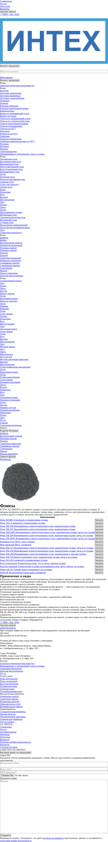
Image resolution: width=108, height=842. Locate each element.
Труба (3, 174)
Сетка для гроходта (9, 184)
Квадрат (4, 197)
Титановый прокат (9, 397)
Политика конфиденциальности (15, 742)
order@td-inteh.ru (8, 628)
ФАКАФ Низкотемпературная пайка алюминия (23, 572)
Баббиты (4, 237)
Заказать (99, 520)
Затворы (4, 103)
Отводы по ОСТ (8, 128)
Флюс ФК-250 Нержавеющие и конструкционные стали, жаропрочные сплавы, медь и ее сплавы (46, 551)
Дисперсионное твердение (13, 717)
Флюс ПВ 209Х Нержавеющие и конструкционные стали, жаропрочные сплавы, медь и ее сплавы (47, 532)
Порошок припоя (8, 248)
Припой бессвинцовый (11, 245)
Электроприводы (8, 151)
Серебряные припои (10, 263)
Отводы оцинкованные (11, 126)
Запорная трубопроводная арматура (17, 663)
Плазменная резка (8, 686)
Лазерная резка (7, 689)
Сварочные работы (9, 699)
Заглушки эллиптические (12, 98)
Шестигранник (7, 199)
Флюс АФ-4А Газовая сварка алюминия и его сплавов (26, 569)
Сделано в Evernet (8, 747)
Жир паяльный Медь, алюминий (15, 545)
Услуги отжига (7, 722)
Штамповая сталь (8, 215)
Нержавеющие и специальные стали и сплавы (22, 666)
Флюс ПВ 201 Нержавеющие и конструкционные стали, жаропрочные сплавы (38, 529)
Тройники (5, 136)
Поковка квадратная (9, 410)
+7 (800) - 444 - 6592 (9, 14)
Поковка (4, 306)
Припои (4, 253)
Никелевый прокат (9, 372)
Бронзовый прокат (9, 298)
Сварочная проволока (10, 258)
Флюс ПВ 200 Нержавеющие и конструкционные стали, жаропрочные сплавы (38, 526)
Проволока (5, 192)
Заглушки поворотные (11, 93)
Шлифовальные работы (11, 706)
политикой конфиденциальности (16, 840)
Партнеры (5, 734)
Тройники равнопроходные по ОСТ (17, 141)
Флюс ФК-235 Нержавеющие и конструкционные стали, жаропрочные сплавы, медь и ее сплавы (46, 548)
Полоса (3, 205)
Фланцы (4, 149)
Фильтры (4, 144)
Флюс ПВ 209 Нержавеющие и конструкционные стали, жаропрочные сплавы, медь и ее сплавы (46, 535)
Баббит (3, 240)
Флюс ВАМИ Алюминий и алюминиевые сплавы (24, 520)
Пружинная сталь (8, 220)
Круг (2, 194)
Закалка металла (8, 714)
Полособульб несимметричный (15, 227)
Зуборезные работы (9, 696)
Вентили (4, 90)
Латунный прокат (8, 329)
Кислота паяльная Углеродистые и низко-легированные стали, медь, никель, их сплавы (42, 566)
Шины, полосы (7, 293)
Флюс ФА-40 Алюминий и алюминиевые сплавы (24, 560)
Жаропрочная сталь (9, 164)
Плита (3, 210)
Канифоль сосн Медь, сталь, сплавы (17, 541)
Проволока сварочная (10, 260)
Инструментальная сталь (12, 166)
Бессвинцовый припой (11, 243)
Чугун (3, 673)
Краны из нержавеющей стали (14, 113)
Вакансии (4, 739)
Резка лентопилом (8, 678)
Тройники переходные (11, 139)
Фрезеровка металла (9, 701)
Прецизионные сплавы (11, 212)
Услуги (3, 4)
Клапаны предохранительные (14, 108)
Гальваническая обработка (12, 711)
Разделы (4, 430)
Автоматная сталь (8, 159)
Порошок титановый (10, 400)
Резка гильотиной (8, 681)
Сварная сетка (7, 182)
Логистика (5, 6)
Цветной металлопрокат (11, 671)
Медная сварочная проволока (14, 359)
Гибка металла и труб (10, 704)
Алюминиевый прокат (11, 281)
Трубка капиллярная (10, 377)
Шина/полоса (6, 354)
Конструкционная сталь (11, 169)
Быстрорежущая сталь (10, 161)
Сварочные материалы (11, 668)
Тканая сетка (6, 187)
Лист (2, 202)
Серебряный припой (10, 265)
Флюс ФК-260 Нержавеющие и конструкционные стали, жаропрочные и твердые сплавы (43, 554)
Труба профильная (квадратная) (15, 367)
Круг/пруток (6, 357)
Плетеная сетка (7, 177)
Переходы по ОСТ (9, 134)
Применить (5, 459)
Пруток (3, 291)
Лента (3, 207)
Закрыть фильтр (7, 456)
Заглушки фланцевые (10, 96)
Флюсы (3, 270)
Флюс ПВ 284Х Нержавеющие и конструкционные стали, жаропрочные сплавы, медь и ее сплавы (47, 538)
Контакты (4, 9)
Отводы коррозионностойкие (14, 123)
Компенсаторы (7, 111)
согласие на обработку (53, 838)
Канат (3, 189)
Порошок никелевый (10, 382)
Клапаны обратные (9, 106)
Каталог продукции (9, 80)
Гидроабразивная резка (11, 691)
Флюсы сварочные (9, 273)
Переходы (5, 131)
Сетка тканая (6, 314)
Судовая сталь (7, 222)
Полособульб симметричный (14, 225)
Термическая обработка (11, 719)
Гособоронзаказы (8, 732)
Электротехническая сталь (12, 217)
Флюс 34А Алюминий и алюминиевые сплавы (22, 523)
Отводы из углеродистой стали (15, 121)
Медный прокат (7, 347)
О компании (6, 1)
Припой (4, 255)
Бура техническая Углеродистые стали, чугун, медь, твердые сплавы (33, 563)
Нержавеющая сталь (9, 172)
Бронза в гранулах (8, 301)
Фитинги (4, 146)
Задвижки (5, 101)
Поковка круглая (8, 407)
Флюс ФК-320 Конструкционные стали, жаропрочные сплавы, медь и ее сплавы (38, 557)
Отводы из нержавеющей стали (15, 118)
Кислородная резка (9, 684)
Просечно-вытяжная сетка (12, 179)
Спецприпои (6, 268)
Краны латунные (8, 116)
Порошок (4, 308)
